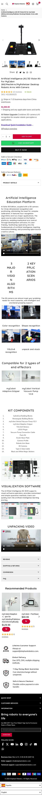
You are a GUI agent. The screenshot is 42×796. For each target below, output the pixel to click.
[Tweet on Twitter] (20, 72)
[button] (7, 92)
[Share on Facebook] (17, 72)
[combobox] (21, 785)
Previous (3, 40)
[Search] (7, 4)
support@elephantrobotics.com (25, 765)
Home (3, 10)
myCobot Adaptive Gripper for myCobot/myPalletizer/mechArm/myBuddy (11, 618)
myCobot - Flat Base (30, 614)
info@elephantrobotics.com (21, 761)
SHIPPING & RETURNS (11, 566)
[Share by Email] (31, 72)
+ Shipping (5, 110)
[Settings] (33, 4)
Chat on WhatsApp (26, 143)
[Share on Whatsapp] (27, 72)
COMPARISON (8, 572)
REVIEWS (6, 559)
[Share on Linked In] (24, 72)
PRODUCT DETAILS (10, 183)
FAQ (4, 578)
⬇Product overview (9, 129)
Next (39, 40)
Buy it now (21, 150)
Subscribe (6, 734)
